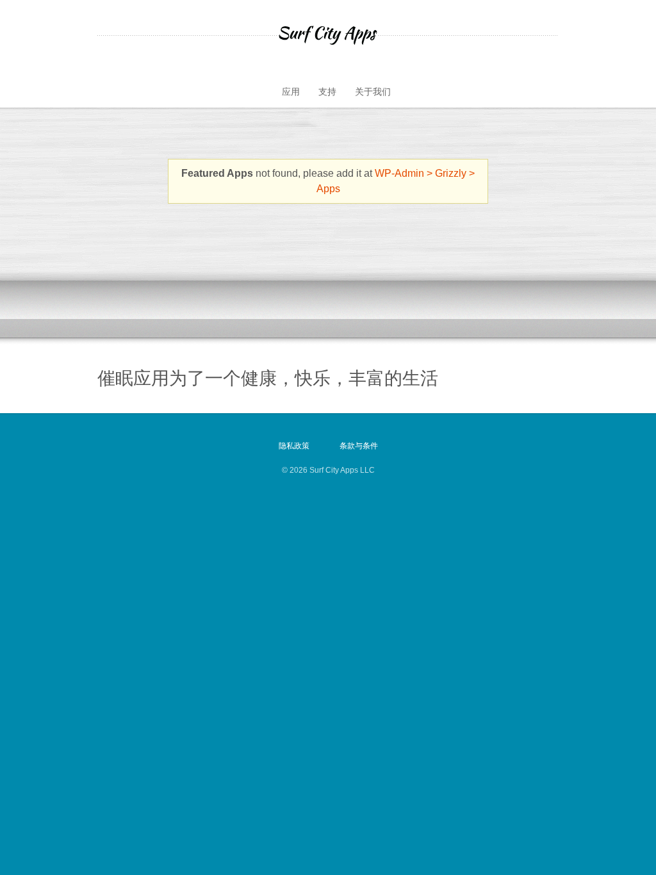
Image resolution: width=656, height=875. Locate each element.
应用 (291, 91)
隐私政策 (294, 445)
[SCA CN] (328, 35)
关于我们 (373, 91)
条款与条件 (359, 445)
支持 (327, 91)
